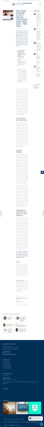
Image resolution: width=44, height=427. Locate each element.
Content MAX (24, 28)
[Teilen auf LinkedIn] (24, 305)
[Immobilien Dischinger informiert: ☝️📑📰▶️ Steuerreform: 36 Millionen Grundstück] (22, 408)
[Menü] (39, 4)
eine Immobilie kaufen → (7, 361)
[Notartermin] (8, 15)
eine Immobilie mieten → (7, 363)
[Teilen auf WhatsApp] (22, 305)
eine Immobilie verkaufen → (7, 365)
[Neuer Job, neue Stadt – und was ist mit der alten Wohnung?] (43, 213)
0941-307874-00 (7, 0)
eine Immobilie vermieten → (7, 367)
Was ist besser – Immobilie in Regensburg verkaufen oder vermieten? (38, 57)
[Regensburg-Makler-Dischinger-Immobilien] (22, 4)
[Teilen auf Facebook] (17, 305)
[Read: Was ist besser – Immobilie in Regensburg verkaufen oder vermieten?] (35, 54)
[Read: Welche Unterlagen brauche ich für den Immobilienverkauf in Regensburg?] (35, 66)
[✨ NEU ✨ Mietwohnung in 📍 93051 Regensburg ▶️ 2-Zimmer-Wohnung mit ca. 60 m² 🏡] (9, 408)
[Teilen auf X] (20, 305)
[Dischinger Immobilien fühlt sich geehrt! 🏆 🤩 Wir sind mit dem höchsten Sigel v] (35, 408)
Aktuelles (36, 86)
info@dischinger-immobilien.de (10, 354)
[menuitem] (39, 4)
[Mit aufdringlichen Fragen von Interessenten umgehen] (1, 213)
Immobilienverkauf (24, 298)
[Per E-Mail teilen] (27, 305)
